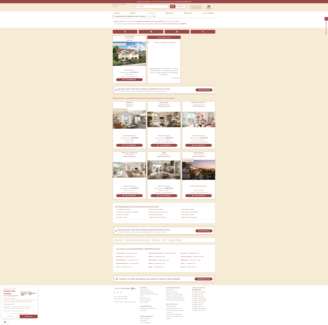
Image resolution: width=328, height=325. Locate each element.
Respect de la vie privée (146, 292)
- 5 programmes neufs (157, 256)
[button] (5, 322)
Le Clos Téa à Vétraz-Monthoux (189, 212)
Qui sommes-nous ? (145, 298)
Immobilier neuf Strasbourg (199, 308)
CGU (141, 296)
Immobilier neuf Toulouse (199, 310)
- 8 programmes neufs (126, 253)
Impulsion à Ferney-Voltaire (156, 209)
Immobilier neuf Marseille (199, 298)
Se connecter (143, 320)
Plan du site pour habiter (120, 296)
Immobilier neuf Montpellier (199, 300)
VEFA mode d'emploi (171, 292)
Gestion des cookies (145, 300)
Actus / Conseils (208, 13)
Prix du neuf (188, 13)
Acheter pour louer (171, 306)
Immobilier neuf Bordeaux (199, 292)
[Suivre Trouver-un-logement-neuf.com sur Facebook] (114, 293)
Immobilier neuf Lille (197, 294)
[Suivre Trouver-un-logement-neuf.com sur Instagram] (117, 293)
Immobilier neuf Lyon (197, 296)
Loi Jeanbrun (150, 13)
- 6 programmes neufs (162, 253)
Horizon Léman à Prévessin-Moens (158, 212)
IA (181, 6)
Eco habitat (143, 310)
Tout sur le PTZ (170, 289)
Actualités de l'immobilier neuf (148, 308)
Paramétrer (11, 316)
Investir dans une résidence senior (175, 300)
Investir (132, 13)
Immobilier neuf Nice (197, 304)
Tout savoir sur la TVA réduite (174, 314)
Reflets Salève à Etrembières (189, 217)
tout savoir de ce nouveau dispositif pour (164, 1)
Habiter (116, 13)
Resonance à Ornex (121, 217)
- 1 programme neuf (127, 263)
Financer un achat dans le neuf (174, 296)
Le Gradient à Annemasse (123, 209)
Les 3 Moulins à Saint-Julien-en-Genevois (127, 212)
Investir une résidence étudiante (174, 298)
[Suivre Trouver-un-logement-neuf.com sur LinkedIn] (121, 293)
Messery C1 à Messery (122, 214)
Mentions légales (144, 289)
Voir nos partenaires (145, 322)
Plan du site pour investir (120, 298)
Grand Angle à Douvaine (187, 214)
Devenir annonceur (145, 318)
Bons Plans (169, 13)
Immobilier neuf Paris (197, 306)
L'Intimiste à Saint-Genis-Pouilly (157, 217)
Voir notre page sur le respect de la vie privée (13, 311)
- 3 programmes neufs (192, 256)
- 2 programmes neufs (159, 260)
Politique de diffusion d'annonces (149, 294)
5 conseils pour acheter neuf (173, 308)
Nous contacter (144, 302)
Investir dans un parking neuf (174, 294)
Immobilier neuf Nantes (198, 302)
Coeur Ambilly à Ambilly (187, 209)
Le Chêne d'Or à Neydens (156, 214)
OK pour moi (28, 316)
